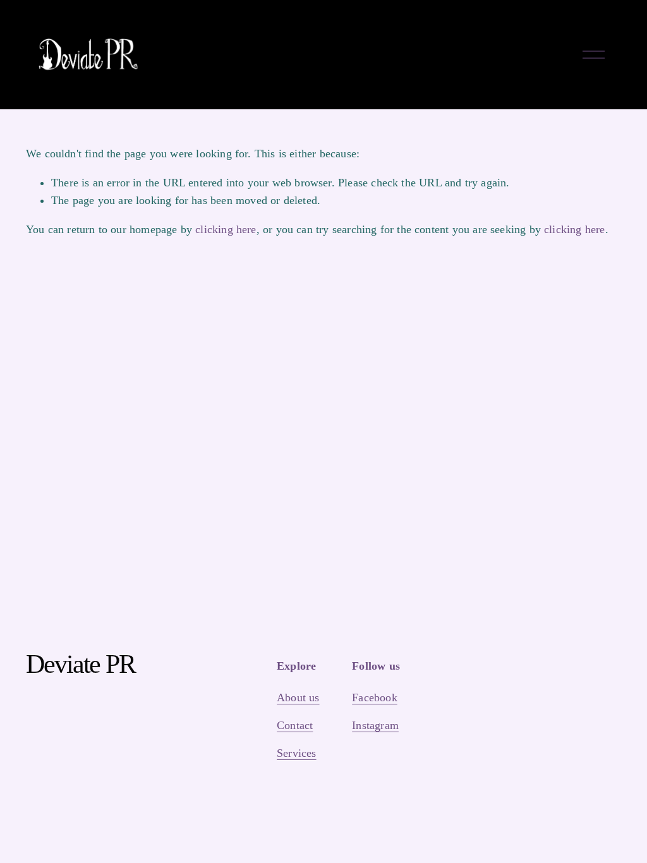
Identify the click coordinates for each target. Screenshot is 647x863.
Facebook (374, 697)
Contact (295, 725)
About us (298, 697)
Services (296, 753)
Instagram (375, 725)
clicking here (225, 229)
